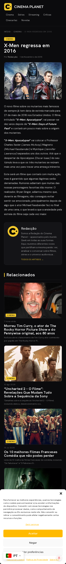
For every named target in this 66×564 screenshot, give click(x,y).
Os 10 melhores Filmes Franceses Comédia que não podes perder (30, 454)
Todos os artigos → (32, 259)
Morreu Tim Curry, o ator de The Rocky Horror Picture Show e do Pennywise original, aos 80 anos (30, 329)
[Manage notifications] (59, 558)
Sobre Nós (54, 559)
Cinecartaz (11, 20)
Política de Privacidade (37, 559)
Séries (21, 14)
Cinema (10, 14)
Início (7, 31)
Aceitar (33, 533)
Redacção (12, 57)
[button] (61, 493)
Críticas (47, 14)
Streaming (34, 14)
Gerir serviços (32, 524)
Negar (33, 542)
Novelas (25, 20)
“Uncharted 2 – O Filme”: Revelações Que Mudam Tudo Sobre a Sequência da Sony (28, 392)
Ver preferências (33, 552)
